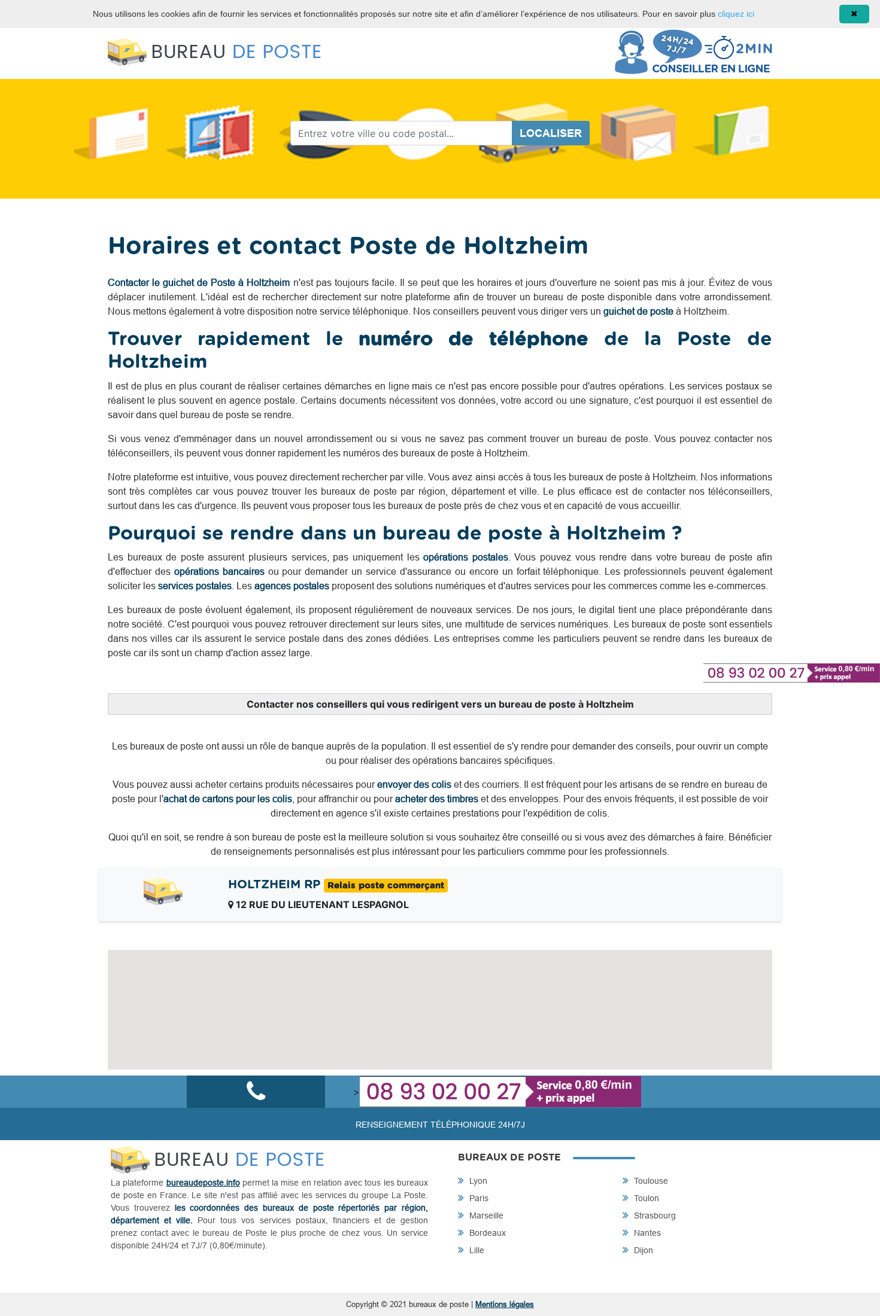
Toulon (645, 1198)
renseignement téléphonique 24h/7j (440, 1124)
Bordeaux (486, 1233)
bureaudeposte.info (203, 1182)
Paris (477, 1198)
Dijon (642, 1250)
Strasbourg (654, 1215)
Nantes (646, 1233)
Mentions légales (504, 1304)
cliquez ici (736, 14)
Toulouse (650, 1181)
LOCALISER (551, 133)
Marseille (485, 1215)
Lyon (477, 1181)
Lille (475, 1250)
